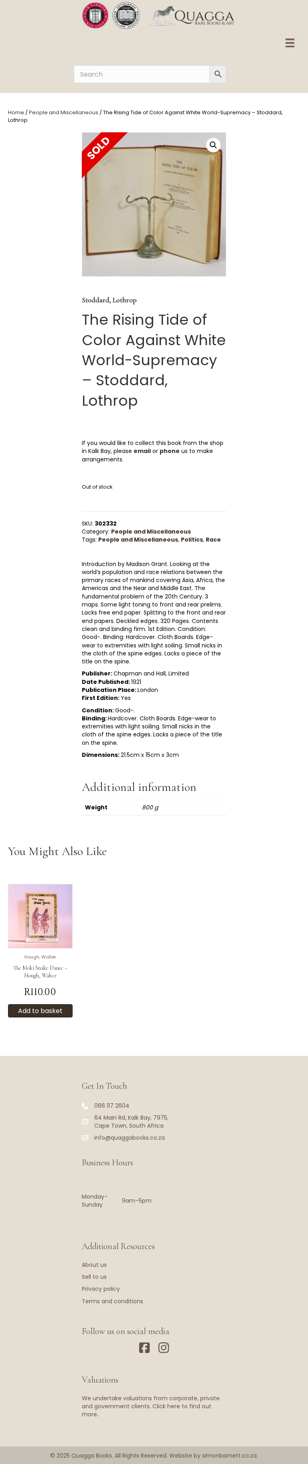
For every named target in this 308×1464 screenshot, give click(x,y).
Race (213, 540)
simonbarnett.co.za (229, 1456)
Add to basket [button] (40, 1010)
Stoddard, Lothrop (109, 299)
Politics (192, 540)
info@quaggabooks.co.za (129, 1138)
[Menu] (290, 43)
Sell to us (94, 1277)
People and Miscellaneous (63, 112)
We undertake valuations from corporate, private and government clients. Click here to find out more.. (151, 1406)
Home (16, 112)
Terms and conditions (112, 1301)
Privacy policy (101, 1289)
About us (94, 1265)
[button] (213, 145)
